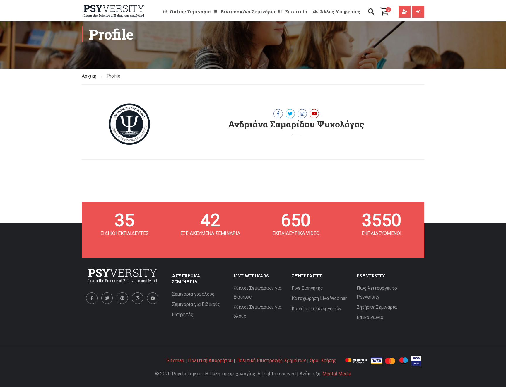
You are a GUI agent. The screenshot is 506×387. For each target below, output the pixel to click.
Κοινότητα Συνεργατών (316, 308)
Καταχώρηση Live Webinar (319, 298)
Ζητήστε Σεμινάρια (377, 307)
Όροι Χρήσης (323, 360)
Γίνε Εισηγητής (307, 288)
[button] (371, 11)
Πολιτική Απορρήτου (210, 360)
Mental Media (336, 373)
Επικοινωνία (370, 317)
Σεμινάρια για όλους (193, 294)
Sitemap (175, 360)
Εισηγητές (182, 314)
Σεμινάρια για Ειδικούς (196, 304)
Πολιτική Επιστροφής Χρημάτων (271, 360)
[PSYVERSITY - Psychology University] (114, 11)
